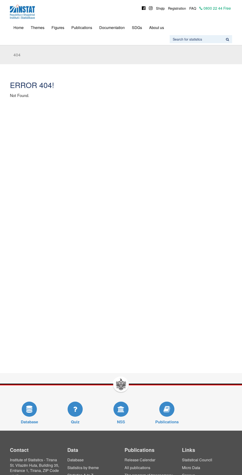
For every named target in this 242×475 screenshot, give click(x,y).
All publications (137, 467)
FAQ (192, 8)
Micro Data (191, 467)
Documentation (112, 27)
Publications (81, 27)
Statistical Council (197, 459)
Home (18, 27)
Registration (177, 8)
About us (156, 27)
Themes (37, 27)
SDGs (137, 27)
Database (75, 459)
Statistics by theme (83, 467)
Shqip (160, 8)
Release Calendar (140, 459)
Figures (58, 27)
